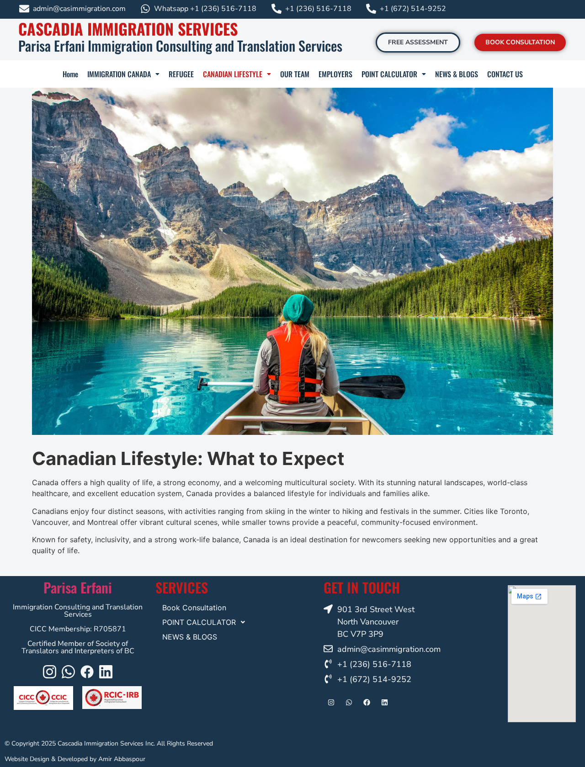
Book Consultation (194, 607)
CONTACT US (505, 74)
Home (70, 74)
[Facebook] (87, 672)
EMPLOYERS (335, 74)
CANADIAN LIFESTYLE (232, 74)
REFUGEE (181, 74)
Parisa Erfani (77, 587)
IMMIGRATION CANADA (119, 74)
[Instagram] (50, 672)
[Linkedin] (106, 672)
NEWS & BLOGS (456, 74)
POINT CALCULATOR (389, 74)
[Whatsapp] (68, 672)
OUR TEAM (294, 74)
